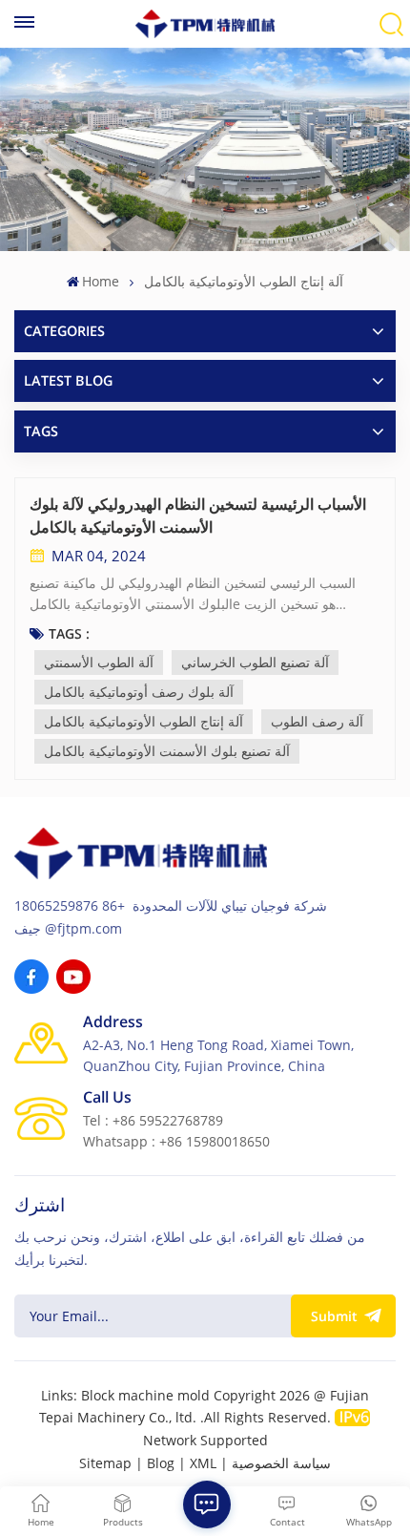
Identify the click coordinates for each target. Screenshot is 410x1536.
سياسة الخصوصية (281, 1463)
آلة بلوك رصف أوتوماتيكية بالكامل (139, 692)
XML (203, 1463)
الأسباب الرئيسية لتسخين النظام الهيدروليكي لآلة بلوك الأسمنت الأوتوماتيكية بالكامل (198, 515)
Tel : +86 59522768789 (153, 1120)
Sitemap (105, 1463)
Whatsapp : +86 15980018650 (176, 1141)
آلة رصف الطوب (317, 721)
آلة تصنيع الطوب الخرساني (255, 662)
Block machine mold (145, 1395)
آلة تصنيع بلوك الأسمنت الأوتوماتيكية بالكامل (167, 751)
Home (100, 281)
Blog (160, 1463)
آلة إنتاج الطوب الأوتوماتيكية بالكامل (143, 721)
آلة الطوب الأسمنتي (99, 662)
